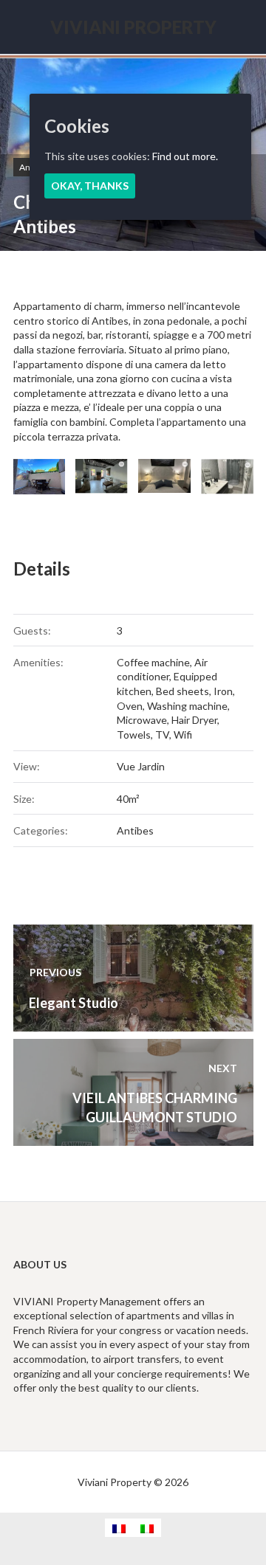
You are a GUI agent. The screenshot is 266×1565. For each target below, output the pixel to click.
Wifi (183, 734)
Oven (130, 705)
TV (162, 734)
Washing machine (187, 705)
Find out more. (185, 156)
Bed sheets (182, 691)
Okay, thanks (90, 185)
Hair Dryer (194, 720)
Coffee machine (153, 662)
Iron (223, 691)
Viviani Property (133, 27)
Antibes (135, 830)
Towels (134, 734)
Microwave (142, 720)
